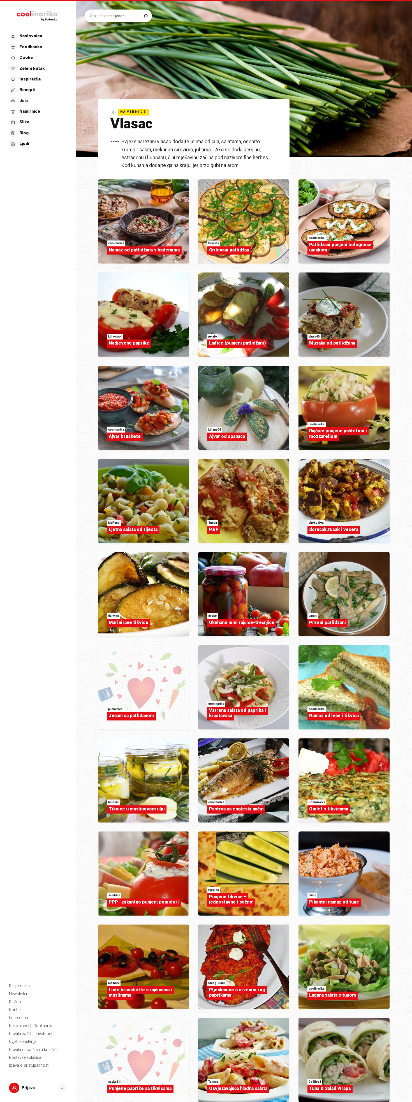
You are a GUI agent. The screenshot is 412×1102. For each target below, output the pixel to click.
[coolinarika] (38, 14)
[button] (37, 90)
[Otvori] (62, 1087)
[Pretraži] (146, 16)
